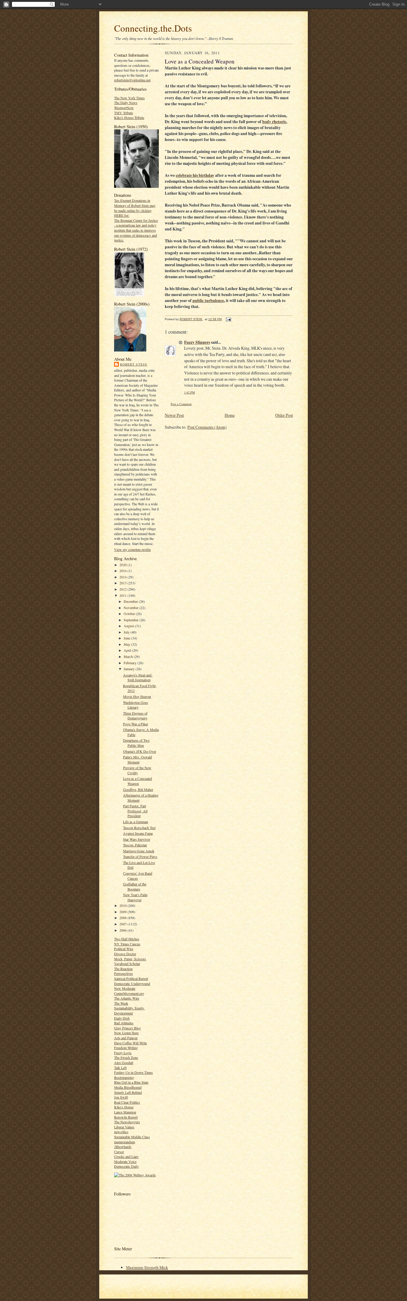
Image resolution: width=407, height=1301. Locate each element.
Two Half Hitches (126, 938)
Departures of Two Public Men (136, 743)
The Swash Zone (126, 1057)
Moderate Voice (125, 1161)
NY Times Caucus (127, 943)
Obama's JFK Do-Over (139, 751)
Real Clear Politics (127, 1102)
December (131, 601)
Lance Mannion (125, 1112)
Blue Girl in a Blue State (131, 1082)
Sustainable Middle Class (132, 1136)
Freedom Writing (126, 1047)
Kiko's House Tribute (129, 117)
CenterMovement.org (129, 993)
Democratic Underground (132, 983)
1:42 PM (189, 392)
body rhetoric (274, 122)
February (130, 662)
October (130, 613)
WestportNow (124, 107)
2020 (123, 564)
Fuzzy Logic (123, 1052)
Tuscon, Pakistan (135, 844)
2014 (123, 576)
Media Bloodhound (128, 1087)
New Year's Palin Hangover (135, 897)
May (127, 644)
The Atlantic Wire (126, 998)
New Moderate (124, 988)
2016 (123, 570)
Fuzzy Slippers (197, 342)
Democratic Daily (126, 1166)
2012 (123, 589)
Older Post (284, 415)
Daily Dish (122, 1018)
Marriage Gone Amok (138, 850)
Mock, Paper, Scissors (130, 958)
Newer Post (174, 415)
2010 (123, 905)
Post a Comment (181, 404)
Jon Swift (121, 1097)
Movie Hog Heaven (137, 696)
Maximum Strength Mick (147, 1267)
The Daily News (125, 102)
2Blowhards (122, 1146)
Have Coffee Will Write (130, 1042)
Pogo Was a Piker (135, 723)
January (130, 668)
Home (230, 415)
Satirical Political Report (131, 978)
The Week (121, 1003)
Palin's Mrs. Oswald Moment (137, 759)
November (131, 607)
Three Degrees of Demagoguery (135, 716)
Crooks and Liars (126, 1156)
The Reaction (123, 968)
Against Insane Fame (138, 833)
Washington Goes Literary (135, 705)
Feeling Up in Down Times (133, 1072)
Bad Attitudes (123, 1022)
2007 (123, 923)
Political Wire (123, 948)
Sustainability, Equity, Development (129, 1010)
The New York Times (129, 97)
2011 (123, 595)
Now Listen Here (126, 1032)
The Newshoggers (127, 1121)
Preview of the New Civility (137, 770)
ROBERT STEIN (133, 364)
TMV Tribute (123, 112)
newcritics (121, 1131)
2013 (123, 582)
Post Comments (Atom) (207, 427)
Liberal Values (124, 1127)
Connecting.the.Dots (153, 28)
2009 (123, 911)
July (127, 632)
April (128, 650)
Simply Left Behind (128, 1092)
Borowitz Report (126, 1117)
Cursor (119, 1151)
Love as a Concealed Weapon (137, 781)
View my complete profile (132, 549)
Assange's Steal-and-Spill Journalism (138, 677)
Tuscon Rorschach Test (139, 827)
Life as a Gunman (135, 821)
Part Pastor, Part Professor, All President (135, 810)
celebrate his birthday (195, 175)
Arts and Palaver (126, 1037)
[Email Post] (228, 319)
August (129, 625)
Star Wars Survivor (136, 839)
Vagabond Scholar (127, 963)
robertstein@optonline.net (132, 80)
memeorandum (124, 1141)
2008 (123, 917)
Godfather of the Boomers (134, 886)
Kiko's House (123, 1107)
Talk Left (120, 1067)
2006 (123, 930)
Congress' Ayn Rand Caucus (137, 876)
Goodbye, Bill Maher (138, 789)
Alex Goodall (123, 1062)
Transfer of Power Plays (140, 856)
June (127, 638)
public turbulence (208, 300)
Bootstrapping (124, 1077)
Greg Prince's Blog (127, 1028)
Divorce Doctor (125, 953)
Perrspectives (123, 973)
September (131, 619)
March (129, 656)
